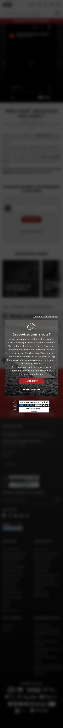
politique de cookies (31, 363)
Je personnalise (31, 389)
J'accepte (32, 381)
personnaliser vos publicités (26, 370)
